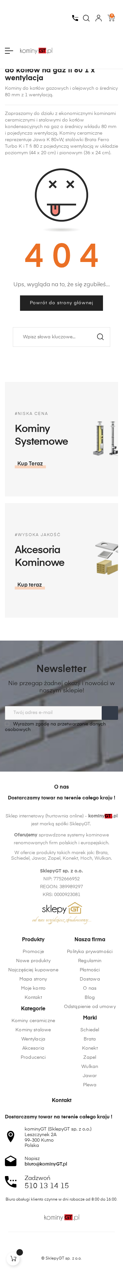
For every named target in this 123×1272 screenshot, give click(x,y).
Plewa (90, 1085)
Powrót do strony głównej (61, 303)
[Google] (74, 1247)
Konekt (90, 1048)
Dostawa (90, 979)
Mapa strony (33, 979)
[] (13, 1258)
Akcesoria (33, 1048)
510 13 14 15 (47, 1186)
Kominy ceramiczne (33, 1021)
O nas (89, 988)
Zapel (89, 1057)
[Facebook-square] (49, 1247)
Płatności (90, 970)
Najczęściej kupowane (33, 970)
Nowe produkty (33, 961)
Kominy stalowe (33, 1030)
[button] (30, 464)
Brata (90, 1039)
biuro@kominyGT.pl (46, 1164)
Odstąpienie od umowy (90, 1006)
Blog (90, 997)
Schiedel (89, 1030)
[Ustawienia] (98, 18)
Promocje (33, 951)
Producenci (33, 1057)
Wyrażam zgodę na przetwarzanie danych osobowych (55, 727)
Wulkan (89, 1066)
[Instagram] (62, 1247)
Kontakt (33, 997)
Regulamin (89, 961)
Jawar (90, 1076)
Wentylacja (33, 1039)
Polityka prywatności (90, 951)
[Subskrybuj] (110, 713)
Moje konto (33, 988)
